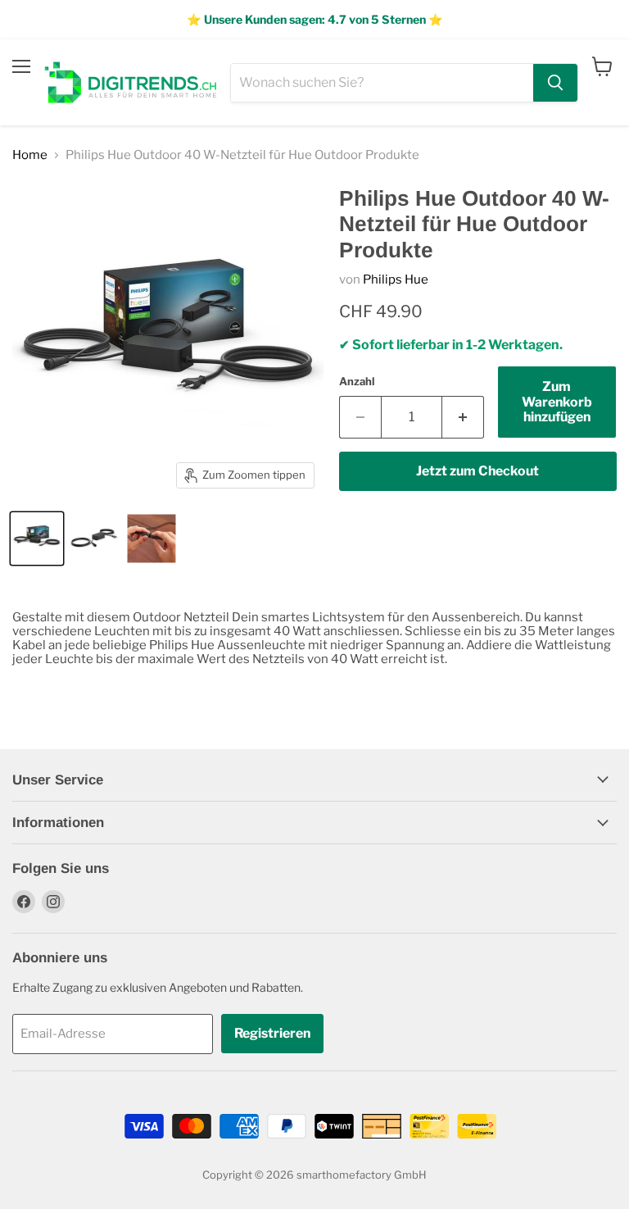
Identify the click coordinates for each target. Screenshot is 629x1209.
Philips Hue (395, 279)
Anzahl (356, 381)
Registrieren (272, 1033)
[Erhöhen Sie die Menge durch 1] (463, 417)
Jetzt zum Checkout (477, 471)
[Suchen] (555, 83)
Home (30, 155)
